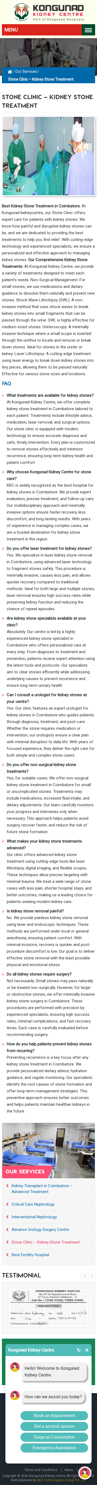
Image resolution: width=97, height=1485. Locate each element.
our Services (26, 71)
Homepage (10, 71)
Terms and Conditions (41, 1470)
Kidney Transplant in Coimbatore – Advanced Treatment (42, 1188)
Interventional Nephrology (34, 1217)
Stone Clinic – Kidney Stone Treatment (46, 1242)
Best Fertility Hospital (30, 1254)
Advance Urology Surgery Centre (40, 1229)
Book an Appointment (54, 1415)
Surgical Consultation (54, 1437)
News (69, 1470)
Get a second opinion (54, 1426)
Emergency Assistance (54, 1448)
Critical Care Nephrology (33, 1204)
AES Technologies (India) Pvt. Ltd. (61, 1480)
